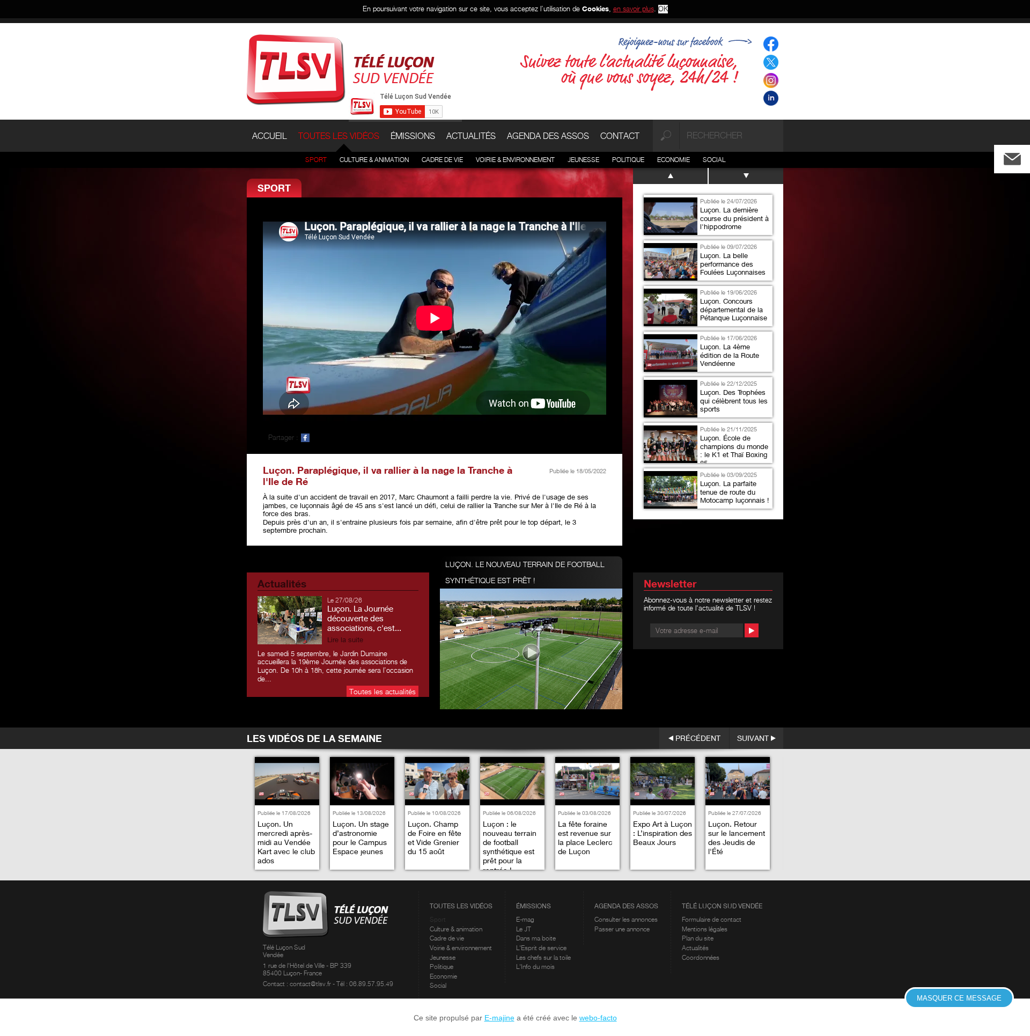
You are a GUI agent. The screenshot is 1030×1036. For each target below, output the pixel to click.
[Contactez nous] (1021, 156)
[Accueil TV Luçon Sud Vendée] (341, 68)
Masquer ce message (959, 998)
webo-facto (598, 1017)
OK (663, 9)
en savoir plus (633, 8)
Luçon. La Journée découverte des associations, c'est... (364, 618)
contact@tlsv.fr (311, 984)
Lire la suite (345, 640)
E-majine (499, 1017)
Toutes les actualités (382, 691)
